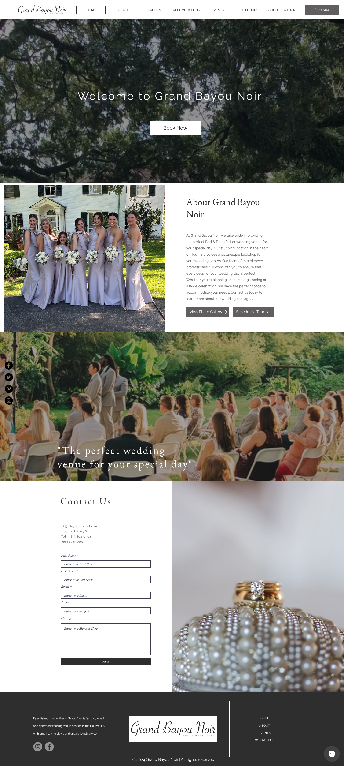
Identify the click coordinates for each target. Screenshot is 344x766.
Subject (66, 602)
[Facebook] (9, 365)
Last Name (68, 570)
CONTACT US (264, 740)
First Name (68, 555)
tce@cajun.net (72, 541)
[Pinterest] (9, 389)
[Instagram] (9, 400)
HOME (264, 718)
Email (65, 586)
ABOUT (264, 725)
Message (66, 618)
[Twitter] (9, 377)
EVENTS (265, 733)
